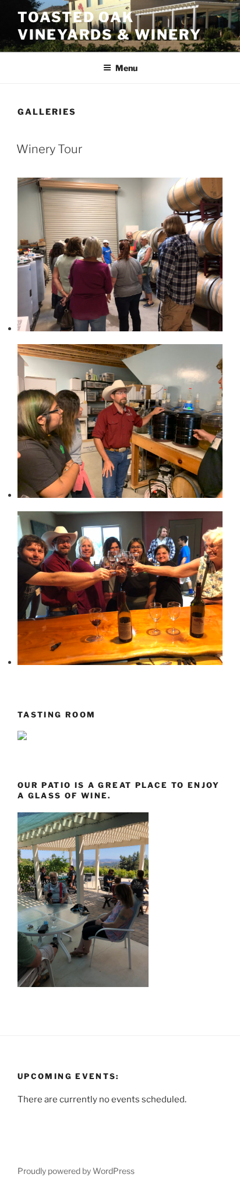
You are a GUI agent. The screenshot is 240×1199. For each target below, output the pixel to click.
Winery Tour (49, 149)
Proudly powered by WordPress (76, 1171)
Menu (126, 68)
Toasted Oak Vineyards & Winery (109, 26)
